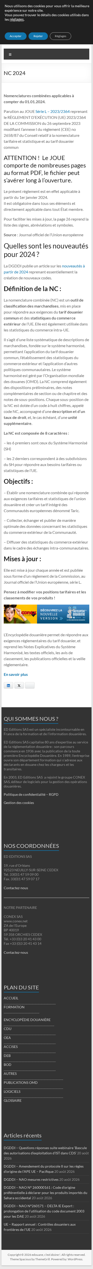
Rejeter (38, 36)
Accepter (16, 36)
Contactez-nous (16, 888)
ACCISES (11, 1046)
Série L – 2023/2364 (52, 111)
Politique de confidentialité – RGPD (31, 794)
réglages (17, 19)
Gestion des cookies (19, 802)
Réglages (60, 36)
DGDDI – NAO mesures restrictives (31, 1179)
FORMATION (14, 1007)
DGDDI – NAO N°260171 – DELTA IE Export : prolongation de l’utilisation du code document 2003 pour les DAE (44, 1211)
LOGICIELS (12, 1091)
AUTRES (10, 1073)
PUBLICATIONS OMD (21, 1082)
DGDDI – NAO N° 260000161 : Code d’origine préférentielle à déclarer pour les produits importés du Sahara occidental (45, 1192)
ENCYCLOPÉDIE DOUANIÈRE (27, 1020)
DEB (7, 1055)
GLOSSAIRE (13, 1100)
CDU (7, 1029)
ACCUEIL (11, 998)
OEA (7, 1037)
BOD (7, 1064)
